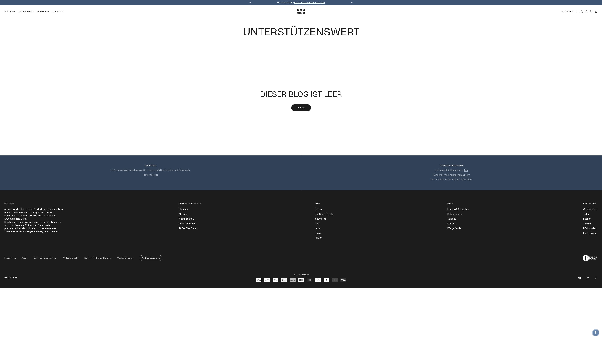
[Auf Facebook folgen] (579, 277)
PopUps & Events (324, 214)
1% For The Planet (188, 228)
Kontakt (451, 223)
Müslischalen (589, 228)
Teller (586, 214)
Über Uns (58, 11)
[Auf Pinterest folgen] (596, 277)
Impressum (10, 257)
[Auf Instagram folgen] (587, 277)
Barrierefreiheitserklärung (97, 257)
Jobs (317, 228)
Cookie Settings (125, 257)
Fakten (318, 237)
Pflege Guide (454, 228)
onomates (43, 11)
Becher (587, 218)
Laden (318, 209)
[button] (595, 332)
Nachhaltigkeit (186, 218)
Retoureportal (454, 214)
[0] (591, 11)
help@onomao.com (460, 174)
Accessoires (26, 11)
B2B (317, 223)
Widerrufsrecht (70, 257)
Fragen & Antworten (458, 209)
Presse (318, 233)
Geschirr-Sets (590, 209)
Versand (451, 218)
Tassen (587, 223)
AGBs (24, 257)
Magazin (183, 214)
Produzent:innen (187, 223)
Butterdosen (590, 233)
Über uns (183, 209)
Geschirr (9, 11)
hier (156, 174)
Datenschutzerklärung (45, 257)
